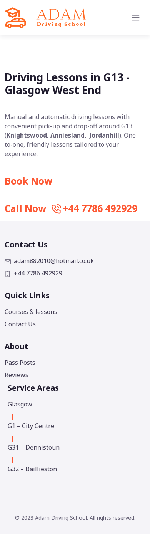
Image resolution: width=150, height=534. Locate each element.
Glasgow (20, 404)
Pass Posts (20, 362)
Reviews (16, 375)
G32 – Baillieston (32, 469)
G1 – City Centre (31, 425)
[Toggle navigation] (135, 18)
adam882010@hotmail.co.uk (54, 261)
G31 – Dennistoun (34, 447)
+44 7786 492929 (38, 273)
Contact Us (20, 324)
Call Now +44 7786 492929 (71, 208)
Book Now (28, 181)
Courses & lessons (31, 311)
